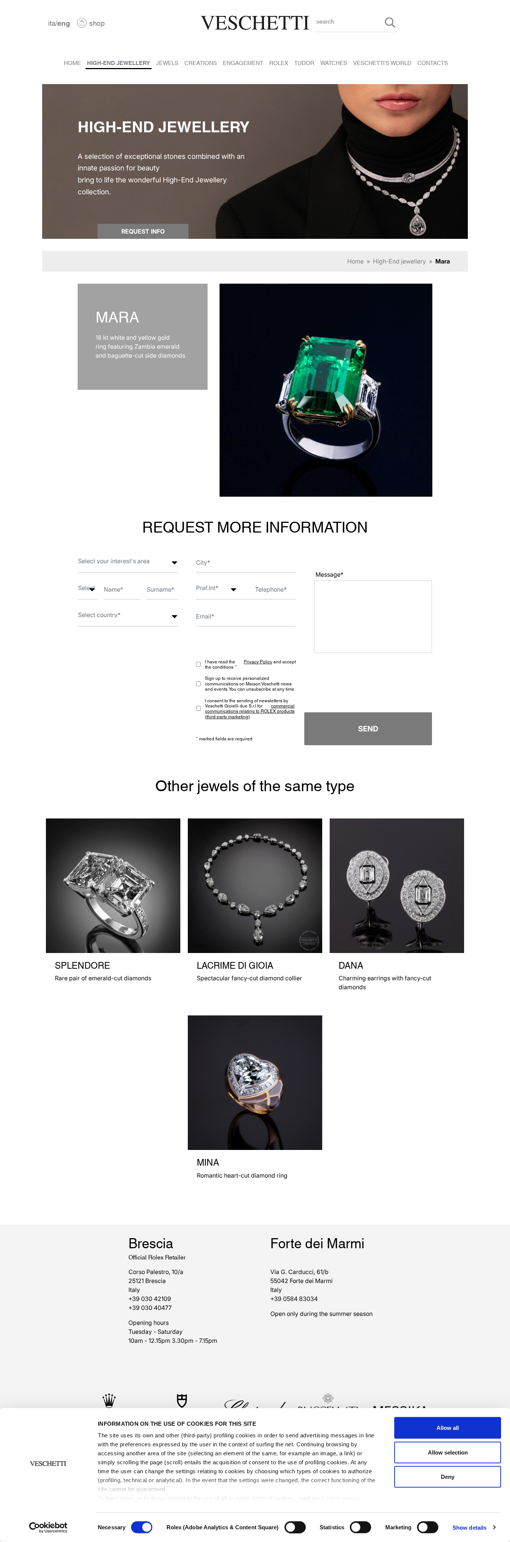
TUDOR (304, 62)
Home (355, 261)
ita (51, 23)
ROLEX (278, 62)
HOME (72, 62)
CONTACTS (432, 62)
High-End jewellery (399, 261)
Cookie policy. (341, 1498)
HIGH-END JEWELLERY (118, 62)
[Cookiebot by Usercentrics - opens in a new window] (48, 1527)
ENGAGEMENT (243, 62)
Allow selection (448, 1452)
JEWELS (167, 62)
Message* (329, 574)
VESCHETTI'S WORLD (382, 62)
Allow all (447, 1428)
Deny (447, 1477)
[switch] (295, 1527)
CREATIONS (200, 62)
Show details (469, 1527)
